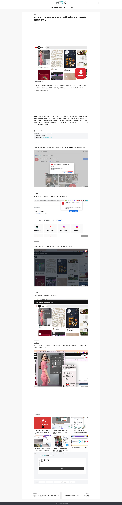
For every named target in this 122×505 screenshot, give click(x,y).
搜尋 (87, 2)
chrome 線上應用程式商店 (46, 137)
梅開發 (72, 7)
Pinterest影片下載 (58, 482)
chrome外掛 (42, 482)
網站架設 (56, 7)
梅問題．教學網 (61, 3)
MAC (65, 7)
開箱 (68, 7)
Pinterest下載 (49, 482)
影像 (52, 7)
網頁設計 (61, 7)
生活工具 (72, 482)
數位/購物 (66, 482)
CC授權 (44, 455)
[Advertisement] (61, 34)
